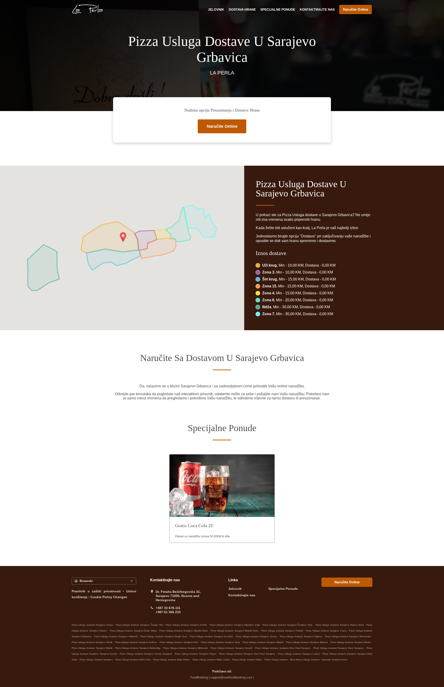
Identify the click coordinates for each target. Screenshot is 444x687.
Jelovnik (216, 9)
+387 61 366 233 (168, 612)
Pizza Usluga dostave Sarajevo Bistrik (92, 648)
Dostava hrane (242, 9)
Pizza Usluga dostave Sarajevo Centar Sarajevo (146, 654)
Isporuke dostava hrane (334, 659)
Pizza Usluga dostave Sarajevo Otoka (92, 625)
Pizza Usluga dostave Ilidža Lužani (211, 659)
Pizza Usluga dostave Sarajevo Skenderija (348, 636)
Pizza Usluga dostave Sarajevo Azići (179, 642)
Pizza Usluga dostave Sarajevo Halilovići (116, 636)
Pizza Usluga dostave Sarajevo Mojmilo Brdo (234, 630)
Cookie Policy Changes (108, 597)
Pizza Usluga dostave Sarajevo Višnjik (92, 642)
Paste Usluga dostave (276, 659)
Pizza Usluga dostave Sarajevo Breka (350, 642)
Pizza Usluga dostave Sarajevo (96, 659)
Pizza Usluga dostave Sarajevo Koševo (136, 642)
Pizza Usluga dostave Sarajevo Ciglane (301, 636)
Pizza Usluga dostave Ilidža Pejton (171, 659)
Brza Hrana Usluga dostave (305, 659)
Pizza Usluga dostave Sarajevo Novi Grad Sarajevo (283, 648)
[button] (222, 498)
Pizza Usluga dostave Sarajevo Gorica (256, 636)
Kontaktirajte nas (317, 9)
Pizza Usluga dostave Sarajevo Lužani (299, 654)
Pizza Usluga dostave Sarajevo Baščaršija (137, 648)
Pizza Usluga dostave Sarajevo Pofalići (282, 630)
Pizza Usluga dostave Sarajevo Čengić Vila (139, 625)
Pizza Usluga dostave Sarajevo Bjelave (307, 642)
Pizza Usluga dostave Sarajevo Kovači (231, 648)
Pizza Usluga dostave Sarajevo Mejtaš (263, 642)
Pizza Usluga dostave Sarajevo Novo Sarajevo (338, 648)
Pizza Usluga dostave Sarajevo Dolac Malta (133, 630)
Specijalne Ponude (277, 9)
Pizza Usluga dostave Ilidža (247, 659)
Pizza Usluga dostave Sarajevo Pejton (195, 654)
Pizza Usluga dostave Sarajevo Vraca (326, 630)
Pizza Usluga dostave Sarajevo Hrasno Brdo (339, 625)
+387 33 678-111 (168, 608)
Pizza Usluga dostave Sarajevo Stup (220, 642)
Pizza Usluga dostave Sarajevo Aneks (186, 625)
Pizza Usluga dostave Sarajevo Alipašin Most (183, 630)
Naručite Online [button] (355, 9)
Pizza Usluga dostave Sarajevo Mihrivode (185, 648)
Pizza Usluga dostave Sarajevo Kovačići (211, 636)
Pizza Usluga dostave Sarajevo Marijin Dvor (163, 636)
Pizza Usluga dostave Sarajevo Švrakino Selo (287, 625)
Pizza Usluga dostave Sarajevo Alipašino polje (235, 625)
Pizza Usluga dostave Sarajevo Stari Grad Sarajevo (247, 654)
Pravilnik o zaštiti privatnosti (96, 591)
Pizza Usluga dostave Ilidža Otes (133, 659)
